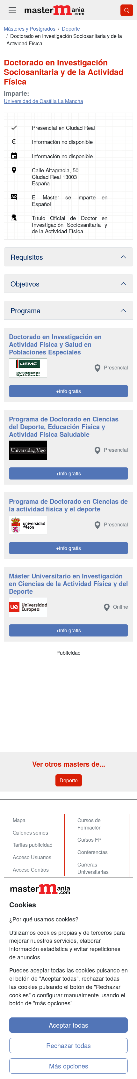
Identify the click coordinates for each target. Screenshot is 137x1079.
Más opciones (68, 1065)
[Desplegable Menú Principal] (12, 10)
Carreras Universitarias (93, 868)
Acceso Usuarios (32, 857)
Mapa (19, 820)
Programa (25, 310)
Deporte (69, 780)
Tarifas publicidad (33, 844)
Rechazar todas (68, 1045)
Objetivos (25, 283)
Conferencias (92, 852)
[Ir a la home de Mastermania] (54, 10)
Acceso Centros (31, 869)
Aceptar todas (68, 1025)
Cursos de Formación (89, 823)
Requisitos (27, 257)
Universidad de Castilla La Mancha (43, 101)
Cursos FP (89, 839)
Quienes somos (30, 832)
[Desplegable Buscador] (126, 10)
